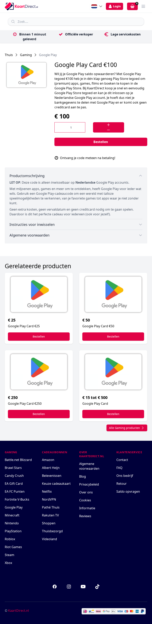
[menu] (143, 6)
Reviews (85, 516)
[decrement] (108, 130)
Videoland (49, 539)
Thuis (9, 55)
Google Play (48, 55)
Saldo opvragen (128, 491)
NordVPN (49, 499)
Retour (121, 483)
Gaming (26, 55)
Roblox (10, 539)
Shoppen (48, 523)
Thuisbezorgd (52, 531)
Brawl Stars (13, 468)
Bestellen (100, 142)
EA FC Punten (15, 491)
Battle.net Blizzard (18, 460)
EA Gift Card (14, 483)
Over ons (86, 492)
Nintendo (12, 523)
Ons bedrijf (124, 475)
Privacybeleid (89, 484)
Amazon (48, 460)
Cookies (85, 500)
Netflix (47, 491)
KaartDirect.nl (18, 610)
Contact (122, 460)
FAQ (119, 468)
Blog (82, 476)
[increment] (108, 124)
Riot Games (13, 547)
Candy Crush (14, 475)
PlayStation (13, 531)
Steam (9, 555)
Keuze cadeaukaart (56, 483)
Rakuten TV (50, 515)
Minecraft (12, 515)
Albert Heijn (51, 468)
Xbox (8, 563)
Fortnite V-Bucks (17, 499)
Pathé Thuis (51, 507)
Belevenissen (51, 475)
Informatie (87, 508)
